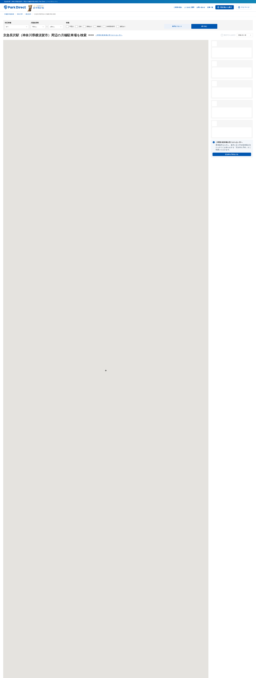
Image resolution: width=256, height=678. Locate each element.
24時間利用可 (110, 26)
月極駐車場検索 (9, 14)
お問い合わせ (201, 7)
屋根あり (89, 26)
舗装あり (123, 26)
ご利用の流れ (178, 7)
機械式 (99, 26)
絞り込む (204, 26)
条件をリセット (177, 26)
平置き (72, 26)
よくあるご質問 (189, 7)
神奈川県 (20, 14)
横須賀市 (28, 14)
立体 (80, 26)
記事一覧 (210, 7)
